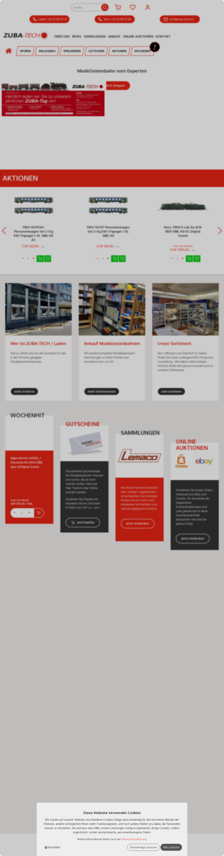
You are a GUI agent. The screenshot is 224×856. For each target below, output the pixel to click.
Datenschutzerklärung (133, 839)
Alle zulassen (171, 847)
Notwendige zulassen (143, 847)
